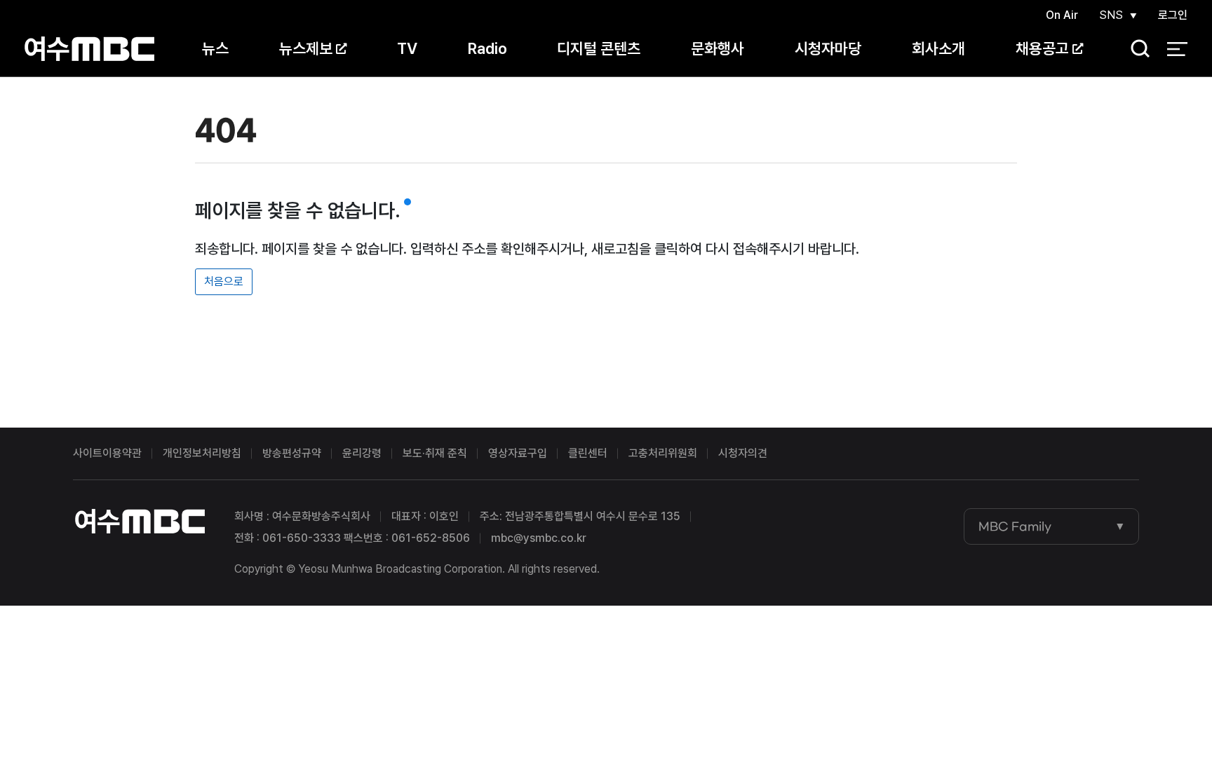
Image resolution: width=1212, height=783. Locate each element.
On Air (1062, 15)
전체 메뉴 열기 (1177, 49)
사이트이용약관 (107, 453)
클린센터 (587, 453)
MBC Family (1014, 526)
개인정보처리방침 (202, 453)
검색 (1135, 49)
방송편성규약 (291, 453)
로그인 (1172, 15)
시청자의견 (742, 453)
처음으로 (223, 281)
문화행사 (717, 48)
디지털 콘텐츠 (598, 48)
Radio (487, 48)
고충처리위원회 (662, 453)
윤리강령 (362, 453)
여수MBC (89, 48)
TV (407, 48)
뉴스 (215, 48)
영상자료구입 (517, 453)
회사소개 (938, 48)
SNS (1111, 15)
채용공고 (1042, 48)
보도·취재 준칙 (435, 453)
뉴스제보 (305, 48)
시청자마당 (828, 48)
